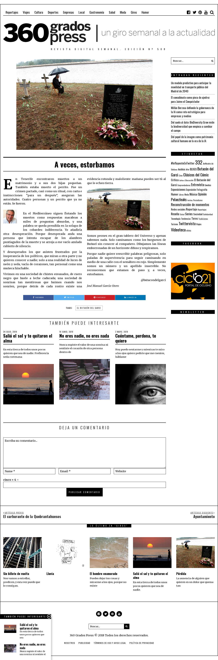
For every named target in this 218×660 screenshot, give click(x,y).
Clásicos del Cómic (196, 174)
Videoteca (178, 229)
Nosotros (69, 642)
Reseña (175, 214)
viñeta (188, 230)
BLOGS (193, 169)
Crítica (175, 180)
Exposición (191, 189)
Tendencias (186, 218)
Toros (194, 218)
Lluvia (50, 573)
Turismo (174, 224)
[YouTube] (206, 12)
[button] (211, 60)
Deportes (53, 12)
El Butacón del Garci (89, 308)
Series (189, 213)
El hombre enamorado (103, 573)
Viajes (26, 12)
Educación (189, 180)
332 (198, 162)
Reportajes (12, 12)
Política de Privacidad (141, 642)
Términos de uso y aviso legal (110, 642)
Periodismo (198, 200)
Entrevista (197, 184)
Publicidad (84, 642)
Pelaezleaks (179, 199)
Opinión (202, 194)
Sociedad (198, 214)
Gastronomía (96, 12)
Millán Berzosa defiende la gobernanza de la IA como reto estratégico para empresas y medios (192, 112)
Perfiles (190, 200)
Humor (145, 12)
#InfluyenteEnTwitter (182, 163)
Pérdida (181, 573)
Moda (123, 12)
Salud (112, 12)
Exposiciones (178, 189)
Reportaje (191, 209)
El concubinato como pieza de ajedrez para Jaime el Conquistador (190, 99)
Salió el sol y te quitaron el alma (27, 338)
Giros (134, 12)
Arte (187, 169)
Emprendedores (184, 185)
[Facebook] (189, 12)
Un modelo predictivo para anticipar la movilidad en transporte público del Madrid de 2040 (191, 87)
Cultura (38, 12)
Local (82, 12)
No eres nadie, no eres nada (84, 335)
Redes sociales (178, 209)
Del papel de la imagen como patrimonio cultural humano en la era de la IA (192, 139)
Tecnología (175, 218)
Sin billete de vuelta (16, 573)
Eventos (208, 185)
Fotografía (202, 189)
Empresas (68, 12)
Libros (181, 194)
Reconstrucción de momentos (190, 204)
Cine (181, 175)
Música (193, 194)
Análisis (181, 169)
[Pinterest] (200, 12)
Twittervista (187, 223)
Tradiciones (203, 218)
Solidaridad (208, 214)
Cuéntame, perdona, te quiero (135, 338)
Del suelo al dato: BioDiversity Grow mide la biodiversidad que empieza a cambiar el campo (192, 126)
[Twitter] (194, 12)
